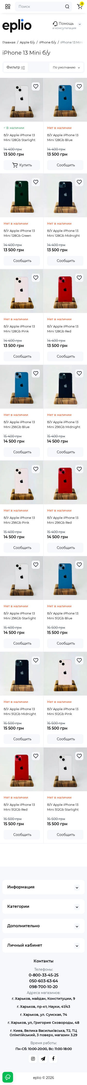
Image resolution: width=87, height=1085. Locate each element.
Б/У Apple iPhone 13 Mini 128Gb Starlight (19, 137)
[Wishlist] (36, 86)
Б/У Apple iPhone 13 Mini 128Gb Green (19, 233)
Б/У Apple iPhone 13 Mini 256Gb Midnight (63, 424)
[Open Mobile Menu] (7, 6)
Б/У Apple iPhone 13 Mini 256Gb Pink (19, 520)
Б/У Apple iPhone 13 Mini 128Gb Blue (62, 137)
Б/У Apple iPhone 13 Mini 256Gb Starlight (20, 615)
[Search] (67, 6)
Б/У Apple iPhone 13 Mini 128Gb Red (62, 328)
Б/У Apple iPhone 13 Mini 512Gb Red (19, 807)
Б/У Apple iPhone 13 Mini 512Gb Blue (62, 615)
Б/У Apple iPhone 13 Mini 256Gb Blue (19, 424)
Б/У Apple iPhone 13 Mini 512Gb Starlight (63, 807)
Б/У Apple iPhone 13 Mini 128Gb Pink (19, 328)
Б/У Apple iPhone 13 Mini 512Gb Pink (62, 711)
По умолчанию (64, 67)
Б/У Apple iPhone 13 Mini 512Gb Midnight (20, 711)
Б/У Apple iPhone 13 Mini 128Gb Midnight (63, 233)
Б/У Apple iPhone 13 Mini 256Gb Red (62, 520)
